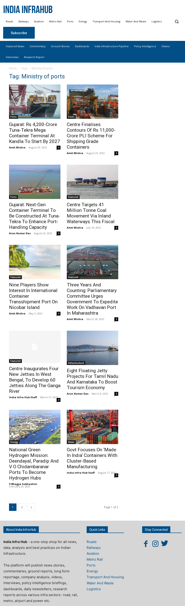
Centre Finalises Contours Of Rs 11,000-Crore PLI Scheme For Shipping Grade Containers (91, 136)
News (71, 442)
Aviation (93, 553)
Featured (73, 197)
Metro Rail (95, 559)
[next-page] (31, 507)
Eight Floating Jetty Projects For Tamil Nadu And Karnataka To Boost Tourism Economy (92, 379)
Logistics (94, 589)
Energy (14, 442)
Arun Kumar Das (20, 233)
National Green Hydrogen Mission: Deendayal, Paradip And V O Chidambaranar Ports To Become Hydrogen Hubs (34, 464)
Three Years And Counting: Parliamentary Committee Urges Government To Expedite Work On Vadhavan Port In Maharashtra (92, 299)
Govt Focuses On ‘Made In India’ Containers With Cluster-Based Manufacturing (92, 458)
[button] (176, 21)
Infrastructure (76, 363)
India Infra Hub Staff (23, 397)
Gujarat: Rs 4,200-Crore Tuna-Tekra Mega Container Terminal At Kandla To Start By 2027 (34, 133)
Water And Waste (100, 583)
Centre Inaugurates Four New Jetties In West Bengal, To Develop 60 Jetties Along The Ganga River (34, 380)
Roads (92, 542)
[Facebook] (145, 543)
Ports (13, 116)
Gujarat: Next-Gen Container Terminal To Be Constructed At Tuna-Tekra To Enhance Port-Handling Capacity (34, 216)
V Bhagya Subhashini (23, 484)
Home (13, 68)
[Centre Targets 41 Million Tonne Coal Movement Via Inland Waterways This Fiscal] (92, 182)
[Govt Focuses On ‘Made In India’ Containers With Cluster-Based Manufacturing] (92, 427)
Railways (94, 547)
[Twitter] (164, 543)
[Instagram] (155, 543)
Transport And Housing (105, 577)
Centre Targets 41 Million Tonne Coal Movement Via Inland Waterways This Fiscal (91, 213)
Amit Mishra (17, 147)
